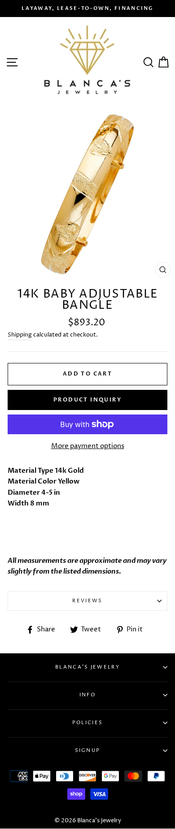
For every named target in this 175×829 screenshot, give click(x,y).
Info (87, 694)
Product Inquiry (87, 399)
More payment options (87, 446)
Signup (88, 750)
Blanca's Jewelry (87, 667)
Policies (87, 722)
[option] (87, 8)
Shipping (20, 335)
